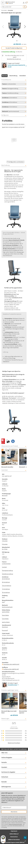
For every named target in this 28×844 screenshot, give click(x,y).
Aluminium (5, 627)
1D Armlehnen (6, 589)
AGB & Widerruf (14, 834)
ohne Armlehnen (6, 585)
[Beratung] (25, 837)
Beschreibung (13, 75)
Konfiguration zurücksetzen (16, 162)
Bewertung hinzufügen (14, 743)
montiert (4, 567)
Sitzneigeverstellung (7, 570)
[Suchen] (25, 7)
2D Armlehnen (6, 579)
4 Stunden (5, 541)
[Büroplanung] (25, 841)
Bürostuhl (4, 495)
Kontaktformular (12, 685)
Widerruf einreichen (14, 839)
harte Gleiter (5, 615)
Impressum (14, 831)
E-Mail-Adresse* (7, 807)
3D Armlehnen (6, 592)
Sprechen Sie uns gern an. (14, 59)
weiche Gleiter (6, 622)
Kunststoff (5, 630)
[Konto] (23, 2)
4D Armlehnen (6, 582)
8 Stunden (5, 544)
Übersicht (4, 75)
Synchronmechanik (7, 607)
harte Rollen (5, 619)
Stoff (3, 597)
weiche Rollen (5, 612)
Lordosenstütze (6, 563)
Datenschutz (14, 837)
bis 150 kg (4, 549)
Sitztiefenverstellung (7, 574)
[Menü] (2, 2)
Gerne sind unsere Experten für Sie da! (16, 66)
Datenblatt (22, 75)
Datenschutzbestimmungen (15, 824)
